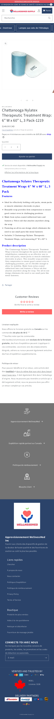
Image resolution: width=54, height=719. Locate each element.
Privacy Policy (13, 594)
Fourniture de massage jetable (20, 632)
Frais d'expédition (7, 130)
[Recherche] (49, 18)
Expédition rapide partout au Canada (25, 443)
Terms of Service (14, 600)
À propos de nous (14, 570)
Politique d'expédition (16, 582)
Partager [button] (8, 285)
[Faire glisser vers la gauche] (21, 100)
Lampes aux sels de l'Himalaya (33, 28)
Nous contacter (13, 576)
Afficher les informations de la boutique (22, 172)
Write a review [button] (27, 311)
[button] (3, 11)
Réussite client (25, 487)
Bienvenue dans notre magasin (27, 1)
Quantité (5, 142)
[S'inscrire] (46, 658)
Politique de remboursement (25, 465)
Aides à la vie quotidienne (18, 620)
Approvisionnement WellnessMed (25, 421)
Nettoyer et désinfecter (17, 626)
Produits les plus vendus (17, 614)
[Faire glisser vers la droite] (33, 100)
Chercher (11, 564)
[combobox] (27, 18)
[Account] (39, 11)
